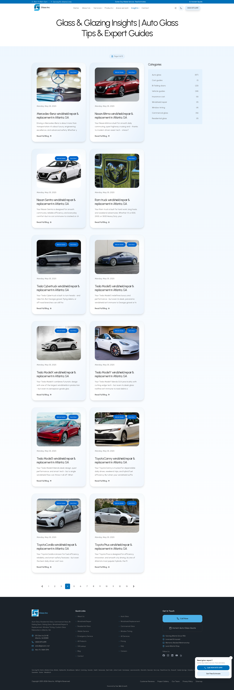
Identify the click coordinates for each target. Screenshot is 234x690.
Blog (79, 651)
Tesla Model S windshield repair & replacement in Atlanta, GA (114, 288)
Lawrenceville (135, 670)
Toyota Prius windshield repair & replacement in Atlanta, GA (113, 546)
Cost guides (175, 80)
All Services (125, 636)
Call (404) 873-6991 (214, 668)
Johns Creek (117, 670)
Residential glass (175, 118)
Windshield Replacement (130, 621)
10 (106, 586)
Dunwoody (101, 670)
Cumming (84, 670)
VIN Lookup (82, 646)
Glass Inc (51, 681)
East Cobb (109, 670)
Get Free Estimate (213, 674)
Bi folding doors (175, 85)
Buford (78, 670)
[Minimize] (231, 658)
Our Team (176, 681)
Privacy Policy (188, 681)
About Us (86, 8)
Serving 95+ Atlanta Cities (62, 2)
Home (76, 8)
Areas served (122, 8)
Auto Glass (125, 616)
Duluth (96, 670)
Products (108, 8)
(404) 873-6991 (192, 8)
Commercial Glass (128, 626)
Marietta (143, 670)
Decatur (90, 670)
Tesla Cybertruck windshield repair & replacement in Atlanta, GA (58, 288)
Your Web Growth (121, 686)
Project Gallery (163, 681)
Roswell (173, 670)
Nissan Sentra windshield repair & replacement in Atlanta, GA (56, 201)
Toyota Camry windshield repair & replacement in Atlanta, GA (115, 460)
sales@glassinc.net (42, 646)
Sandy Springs (182, 670)
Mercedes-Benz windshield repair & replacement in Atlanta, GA (58, 115)
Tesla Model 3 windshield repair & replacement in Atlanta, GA (56, 460)
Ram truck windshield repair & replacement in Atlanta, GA (112, 201)
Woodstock (47, 672)
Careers (124, 651)
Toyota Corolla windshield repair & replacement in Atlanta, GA (57, 546)
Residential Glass (84, 626)
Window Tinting (126, 631)
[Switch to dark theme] (181, 8)
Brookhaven (71, 670)
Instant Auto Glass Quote (184, 628)
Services (97, 8)
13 (126, 586)
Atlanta (56, 670)
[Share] (175, 8)
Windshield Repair (84, 621)
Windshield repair (175, 102)
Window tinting (175, 107)
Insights (134, 8)
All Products (82, 641)
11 (113, 586)
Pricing (123, 641)
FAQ (122, 646)
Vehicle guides (175, 91)
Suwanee (35, 672)
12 (120, 586)
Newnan (150, 670)
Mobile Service (83, 631)
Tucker (41, 672)
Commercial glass (175, 113)
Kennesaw (125, 670)
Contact (145, 8)
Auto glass (175, 75)
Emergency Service (85, 636)
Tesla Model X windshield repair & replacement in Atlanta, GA (56, 374)
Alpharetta (62, 670)
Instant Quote (196, 2)
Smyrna (190, 670)
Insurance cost (175, 96)
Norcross (156, 670)
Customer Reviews (147, 681)
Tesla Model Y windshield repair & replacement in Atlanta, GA (114, 374)
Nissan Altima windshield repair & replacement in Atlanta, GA (114, 115)
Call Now (184, 618)
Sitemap (199, 681)
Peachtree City (165, 670)
